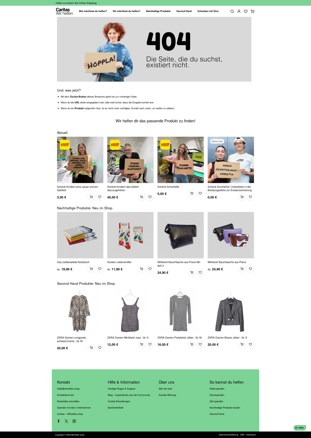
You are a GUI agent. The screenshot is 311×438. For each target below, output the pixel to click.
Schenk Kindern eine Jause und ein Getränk (77, 188)
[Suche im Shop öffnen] (232, 11)
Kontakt (63, 382)
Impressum (251, 434)
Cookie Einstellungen (119, 401)
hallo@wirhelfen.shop (68, 388)
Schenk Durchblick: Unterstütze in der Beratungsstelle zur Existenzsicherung (230, 188)
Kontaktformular (65, 395)
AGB (242, 434)
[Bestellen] (91, 196)
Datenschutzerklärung (228, 434)
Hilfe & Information (124, 382)
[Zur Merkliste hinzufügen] (99, 196)
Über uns (166, 382)
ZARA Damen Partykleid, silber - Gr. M (179, 337)
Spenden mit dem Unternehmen (74, 407)
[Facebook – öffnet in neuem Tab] (58, 421)
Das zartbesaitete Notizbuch (73, 262)
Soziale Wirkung (167, 395)
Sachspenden (217, 395)
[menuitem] (93, 11)
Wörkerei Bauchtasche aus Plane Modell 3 (179, 263)
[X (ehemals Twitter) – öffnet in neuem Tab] (66, 421)
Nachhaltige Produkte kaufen (225, 407)
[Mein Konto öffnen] (239, 11)
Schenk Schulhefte (168, 187)
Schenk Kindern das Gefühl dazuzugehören (123, 188)
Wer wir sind (165, 388)
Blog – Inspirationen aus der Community (129, 395)
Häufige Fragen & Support (121, 388)
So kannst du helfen (227, 382)
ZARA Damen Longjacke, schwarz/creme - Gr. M (71, 339)
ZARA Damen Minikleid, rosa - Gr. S (128, 337)
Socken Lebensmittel (119, 262)
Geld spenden (217, 388)
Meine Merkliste (245, 11)
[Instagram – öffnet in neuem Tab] (74, 421)
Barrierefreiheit (115, 407)
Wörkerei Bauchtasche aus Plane (227, 262)
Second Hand (217, 413)
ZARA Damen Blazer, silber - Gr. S (227, 337)
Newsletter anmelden (68, 401)
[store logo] (64, 11)
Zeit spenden (216, 401)
